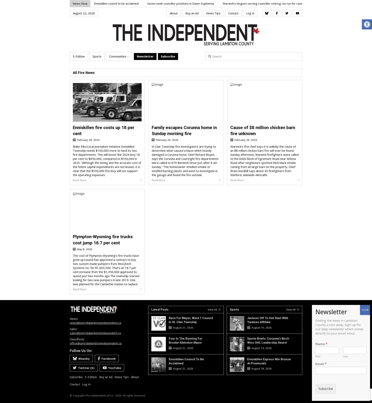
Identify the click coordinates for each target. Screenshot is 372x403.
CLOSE (365, 309)
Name (321, 344)
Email (320, 364)
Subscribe (326, 389)
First (317, 356)
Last (345, 356)
